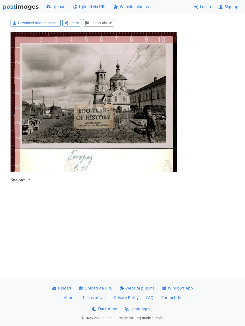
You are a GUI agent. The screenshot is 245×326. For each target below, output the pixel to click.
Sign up (231, 6)
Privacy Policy (126, 297)
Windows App (180, 288)
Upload (59, 6)
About (69, 297)
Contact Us (171, 297)
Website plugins (134, 6)
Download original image (38, 23)
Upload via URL (92, 6)
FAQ (150, 297)
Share (74, 23)
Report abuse (101, 23)
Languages (140, 308)
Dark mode (108, 308)
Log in (205, 6)
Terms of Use (94, 297)
